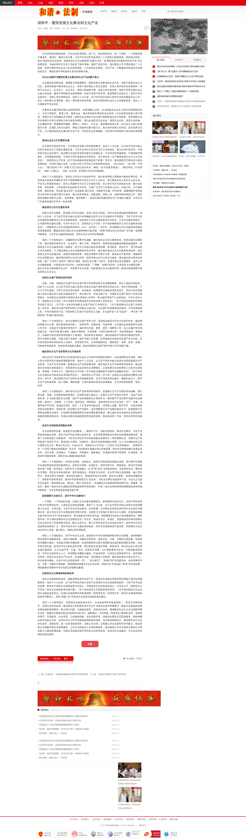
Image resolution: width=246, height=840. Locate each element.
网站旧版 (174, 819)
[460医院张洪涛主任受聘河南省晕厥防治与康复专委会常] (130, 770)
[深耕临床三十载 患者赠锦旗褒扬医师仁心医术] (165, 146)
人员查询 (163, 819)
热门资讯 (161, 60)
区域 (102, 3)
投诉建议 (108, 819)
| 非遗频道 (86, 11)
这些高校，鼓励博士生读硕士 (164, 183)
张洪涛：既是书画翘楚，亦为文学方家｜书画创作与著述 (64, 729)
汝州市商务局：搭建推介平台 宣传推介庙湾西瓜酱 (179, 106)
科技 (71, 3)
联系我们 (85, 819)
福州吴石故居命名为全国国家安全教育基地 (169, 179)
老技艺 (135, 11)
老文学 (124, 11)
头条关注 (179, 60)
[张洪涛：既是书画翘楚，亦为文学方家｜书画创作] (192, 146)
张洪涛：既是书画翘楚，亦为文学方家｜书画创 (171, 166)
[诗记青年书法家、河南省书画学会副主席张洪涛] (130, 794)
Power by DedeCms (128, 825)
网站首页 (7, 3)
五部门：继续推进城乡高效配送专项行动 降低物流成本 (181, 101)
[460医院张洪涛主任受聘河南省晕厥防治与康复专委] (165, 127)
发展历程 (130, 819)
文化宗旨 (119, 819)
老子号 (104, 11)
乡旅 (81, 3)
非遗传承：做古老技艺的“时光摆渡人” (167, 191)
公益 (40, 3)
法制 (50, 3)
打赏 (90, 644)
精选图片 (197, 60)
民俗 (144, 11)
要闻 (20, 3)
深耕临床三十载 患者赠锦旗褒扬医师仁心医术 (59, 725)
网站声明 (141, 819)
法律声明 (153, 819)
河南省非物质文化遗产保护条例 (112, 674)
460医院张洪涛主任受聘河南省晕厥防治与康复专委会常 (63, 716)
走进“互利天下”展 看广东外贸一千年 (166, 196)
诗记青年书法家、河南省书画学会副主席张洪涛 (60, 720)
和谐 (61, 3)
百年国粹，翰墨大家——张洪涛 (53, 733)
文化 (30, 3)
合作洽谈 (96, 819)
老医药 (114, 11)
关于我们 (74, 819)
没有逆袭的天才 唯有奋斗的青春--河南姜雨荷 (170, 174)
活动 (91, 3)
